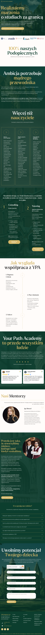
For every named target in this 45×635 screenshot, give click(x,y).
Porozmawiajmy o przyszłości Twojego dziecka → (12, 28)
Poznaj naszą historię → (7, 497)
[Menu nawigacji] (42, 1)
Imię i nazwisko (10, 570)
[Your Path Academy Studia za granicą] (7, 1)
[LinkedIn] (8, 629)
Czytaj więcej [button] (5, 381)
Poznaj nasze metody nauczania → (37, 249)
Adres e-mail (10, 575)
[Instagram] (2, 629)
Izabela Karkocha (38, 633)
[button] (2, 407)
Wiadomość (9, 592)
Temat (8, 586)
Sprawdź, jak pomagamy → (14, 242)
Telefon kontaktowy (11, 581)
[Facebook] (5, 629)
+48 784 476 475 (15, 633)
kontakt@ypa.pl (7, 625)
